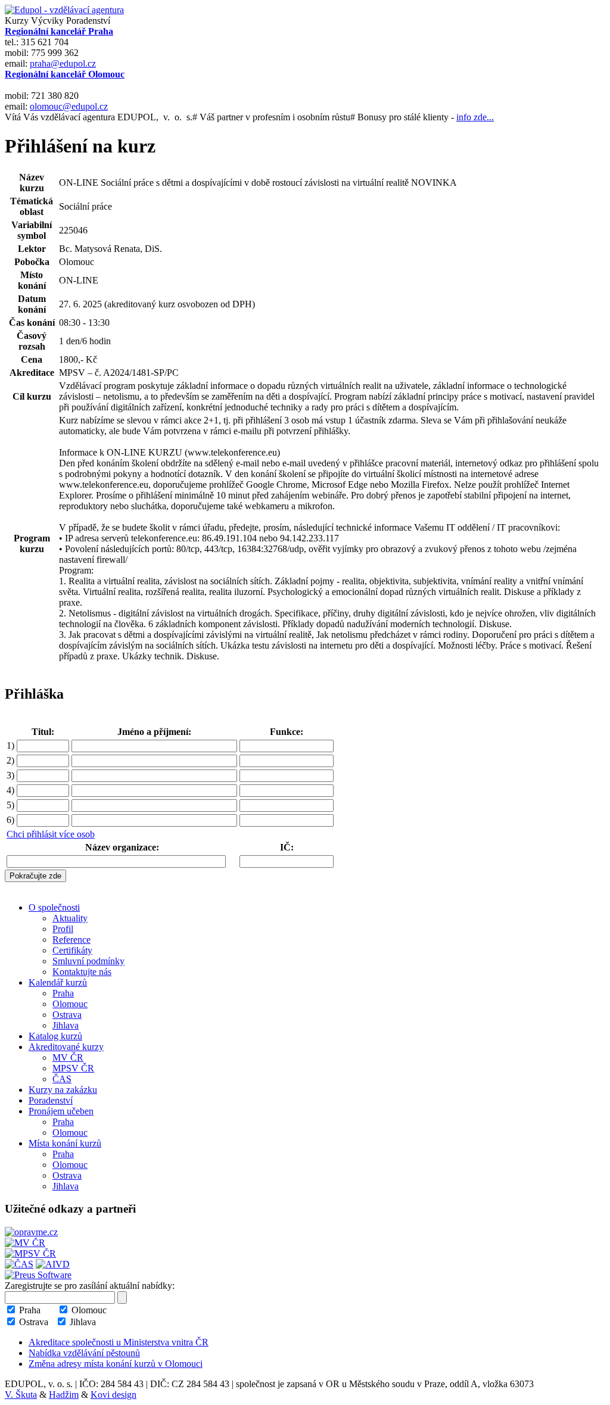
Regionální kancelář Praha (59, 31)
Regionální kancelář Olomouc (65, 74)
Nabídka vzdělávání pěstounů (84, 1353)
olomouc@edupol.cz (69, 106)
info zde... (475, 117)
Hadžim (64, 1395)
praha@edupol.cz (63, 63)
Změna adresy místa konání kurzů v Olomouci (116, 1364)
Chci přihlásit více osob (51, 834)
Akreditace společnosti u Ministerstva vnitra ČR (118, 1342)
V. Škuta (21, 1395)
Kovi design (113, 1395)
